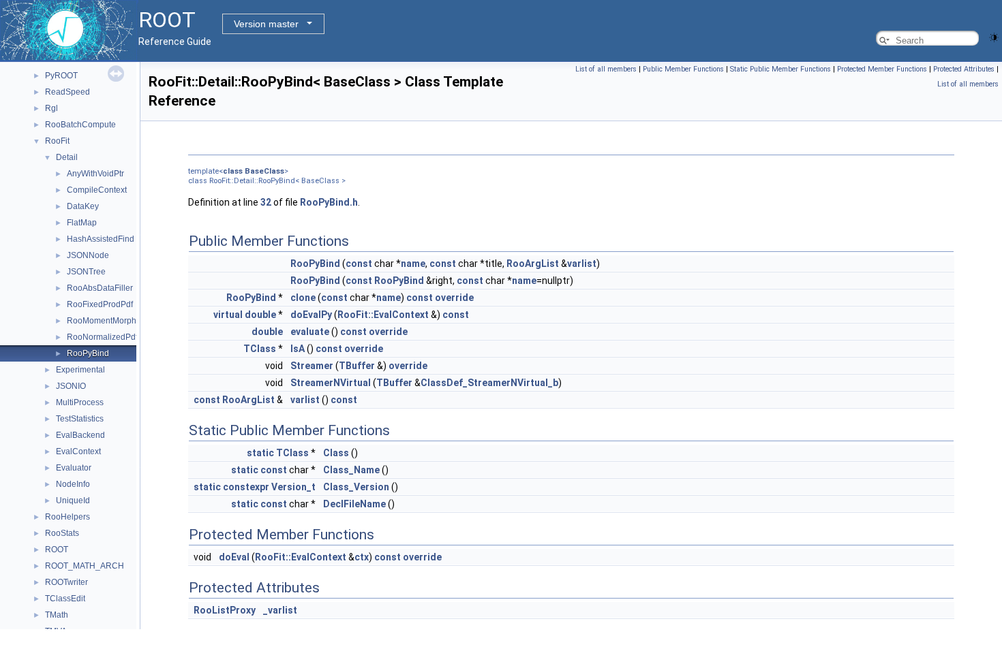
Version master (266, 23)
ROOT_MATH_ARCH (84, 566)
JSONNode (88, 255)
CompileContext (97, 190)
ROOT (56, 549)
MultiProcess (80, 402)
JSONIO (71, 386)
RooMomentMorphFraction (116, 321)
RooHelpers (67, 517)
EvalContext (78, 451)
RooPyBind (88, 353)
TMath (56, 615)
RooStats (62, 533)
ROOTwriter (66, 582)
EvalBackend (80, 435)
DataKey (83, 206)
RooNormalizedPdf (102, 337)
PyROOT (61, 75)
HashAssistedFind (100, 239)
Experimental (80, 370)
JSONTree (86, 271)
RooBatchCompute (80, 124)
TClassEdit (65, 598)
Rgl (51, 108)
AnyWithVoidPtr (95, 173)
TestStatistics (80, 419)
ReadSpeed (67, 92)
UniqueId (73, 500)
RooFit (57, 141)
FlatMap (82, 222)
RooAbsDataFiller (100, 288)
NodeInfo (73, 484)
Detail (67, 157)
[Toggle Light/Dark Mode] (994, 36)
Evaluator (73, 468)
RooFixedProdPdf (100, 304)
